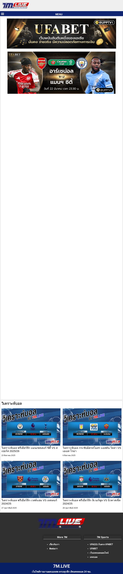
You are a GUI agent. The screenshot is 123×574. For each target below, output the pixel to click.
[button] (2, 13)
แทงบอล (94, 557)
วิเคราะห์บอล (12, 403)
